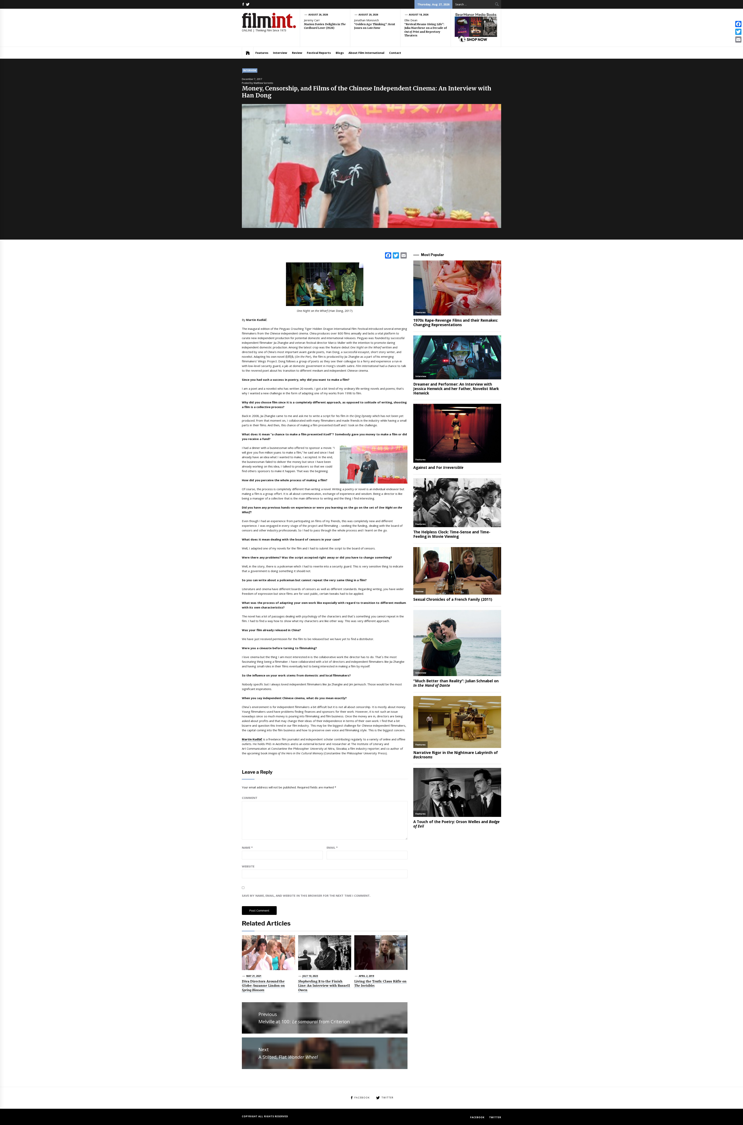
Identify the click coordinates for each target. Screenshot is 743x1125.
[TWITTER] (247, 4)
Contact (395, 53)
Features (261, 53)
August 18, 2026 (419, 14)
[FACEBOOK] (243, 4)
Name (247, 847)
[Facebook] (738, 24)
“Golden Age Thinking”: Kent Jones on (374, 26)
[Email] (738, 39)
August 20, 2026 (368, 14)
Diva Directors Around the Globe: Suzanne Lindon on (263, 985)
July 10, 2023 (310, 976)
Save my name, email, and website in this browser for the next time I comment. (306, 895)
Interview (280, 53)
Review (297, 53)
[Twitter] (738, 32)
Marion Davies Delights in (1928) (325, 26)
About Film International (366, 53)
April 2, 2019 (366, 976)
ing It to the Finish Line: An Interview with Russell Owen (324, 985)
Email (332, 847)
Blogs (340, 53)
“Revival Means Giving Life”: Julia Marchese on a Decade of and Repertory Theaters (425, 29)
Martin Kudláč (252, 739)
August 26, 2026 (318, 14)
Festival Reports (319, 53)
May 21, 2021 (254, 976)
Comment (249, 798)
